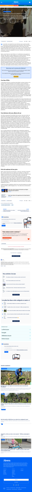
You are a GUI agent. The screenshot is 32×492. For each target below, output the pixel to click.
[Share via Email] (29, 41)
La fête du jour (5, 329)
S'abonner (16, 479)
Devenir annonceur (23, 487)
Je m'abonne (7, 5)
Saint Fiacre (19, 3)
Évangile (4, 332)
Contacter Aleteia (8, 489)
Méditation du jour (6, 335)
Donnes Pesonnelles (14, 489)
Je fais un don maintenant (6, 237)
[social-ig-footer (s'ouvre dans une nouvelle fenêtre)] (18, 485)
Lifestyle (4, 471)
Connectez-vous (19, 252)
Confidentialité (20, 489)
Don (12, 475)
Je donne (15, 5)
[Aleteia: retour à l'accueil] (16, 2)
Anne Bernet (11, 21)
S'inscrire (3, 225)
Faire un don (16, 76)
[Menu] (6, 2)
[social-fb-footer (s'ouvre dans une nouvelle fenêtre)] (15, 485)
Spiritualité (4, 9)
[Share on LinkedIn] (26, 41)
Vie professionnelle (4, 368)
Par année (22, 470)
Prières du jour (5, 338)
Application (13, 471)
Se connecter (16, 482)
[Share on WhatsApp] (30, 41)
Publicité (13, 476)
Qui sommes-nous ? (12, 487)
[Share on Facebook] (24, 41)
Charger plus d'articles (16, 294)
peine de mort (3, 409)
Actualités (4, 470)
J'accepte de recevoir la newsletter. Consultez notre (12, 223)
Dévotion (8, 9)
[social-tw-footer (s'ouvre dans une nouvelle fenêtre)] (16, 485)
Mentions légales (18, 487)
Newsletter (13, 470)
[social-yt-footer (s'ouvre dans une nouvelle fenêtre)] (13, 485)
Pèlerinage (3, 439)
